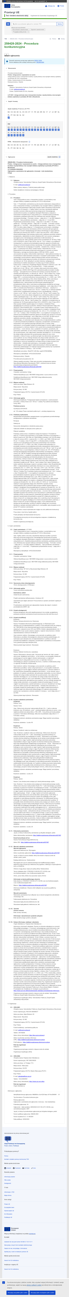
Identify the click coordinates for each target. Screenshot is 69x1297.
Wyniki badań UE (9, 1210)
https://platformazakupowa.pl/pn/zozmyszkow (31, 1039)
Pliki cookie (7, 1180)
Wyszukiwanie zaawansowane (20, 29)
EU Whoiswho (8, 1214)
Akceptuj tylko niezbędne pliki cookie (42, 1292)
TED (5, 39)
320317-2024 (38, 60)
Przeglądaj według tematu (20, 32)
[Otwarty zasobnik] (6, 54)
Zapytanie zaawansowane (37, 29)
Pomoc (6, 1156)
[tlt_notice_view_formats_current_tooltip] (59, 157)
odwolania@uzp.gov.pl (24, 1076)
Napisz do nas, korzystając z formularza (15, 1248)
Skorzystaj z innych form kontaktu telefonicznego (18, 1245)
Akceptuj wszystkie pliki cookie (17, 1292)
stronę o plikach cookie (34, 1285)
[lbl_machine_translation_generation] (29, 142)
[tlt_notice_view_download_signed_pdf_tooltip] (9, 117)
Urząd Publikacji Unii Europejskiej (14, 1143)
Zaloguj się (51, 6)
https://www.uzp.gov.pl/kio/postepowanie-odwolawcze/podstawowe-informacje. (37, 990)
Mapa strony (7, 1195)
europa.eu (32, 1233)
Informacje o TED (9, 1192)
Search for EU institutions (11, 1260)
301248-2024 (40, 62)
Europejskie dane (9, 1207)
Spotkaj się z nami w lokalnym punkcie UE (16, 1251)
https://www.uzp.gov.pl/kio (36, 1081)
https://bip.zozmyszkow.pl (36, 1035)
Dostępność (7, 1183)
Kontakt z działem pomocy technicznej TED (16, 1159)
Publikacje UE (8, 1217)
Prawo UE (7, 1204)
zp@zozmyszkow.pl (19, 89)
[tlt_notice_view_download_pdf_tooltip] (9, 129)
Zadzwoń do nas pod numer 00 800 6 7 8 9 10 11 (18, 1241)
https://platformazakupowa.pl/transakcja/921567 (28, 366)
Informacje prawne (9, 1176)
